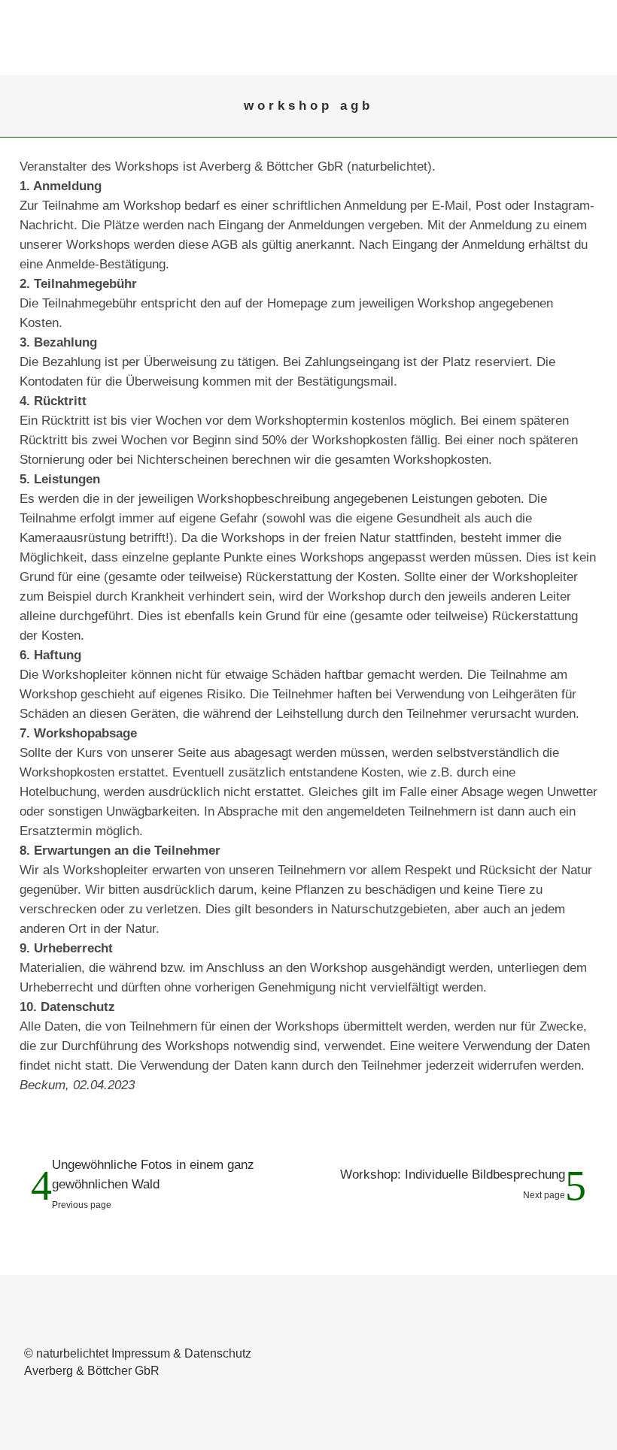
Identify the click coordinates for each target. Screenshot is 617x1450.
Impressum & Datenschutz (181, 1353)
